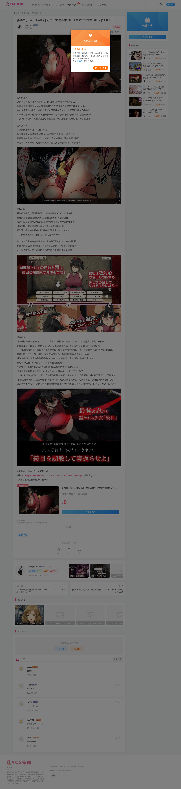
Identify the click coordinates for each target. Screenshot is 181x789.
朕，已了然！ (100, 67)
